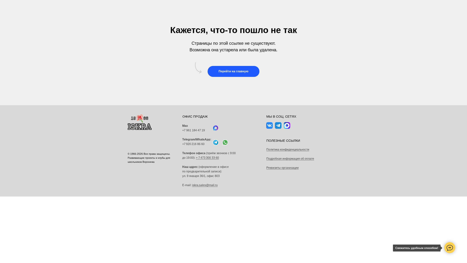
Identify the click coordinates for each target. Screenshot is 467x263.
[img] (225, 142)
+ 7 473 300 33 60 (207, 157)
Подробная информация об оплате (290, 158)
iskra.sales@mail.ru (205, 185)
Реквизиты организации (282, 167)
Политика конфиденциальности (287, 149)
